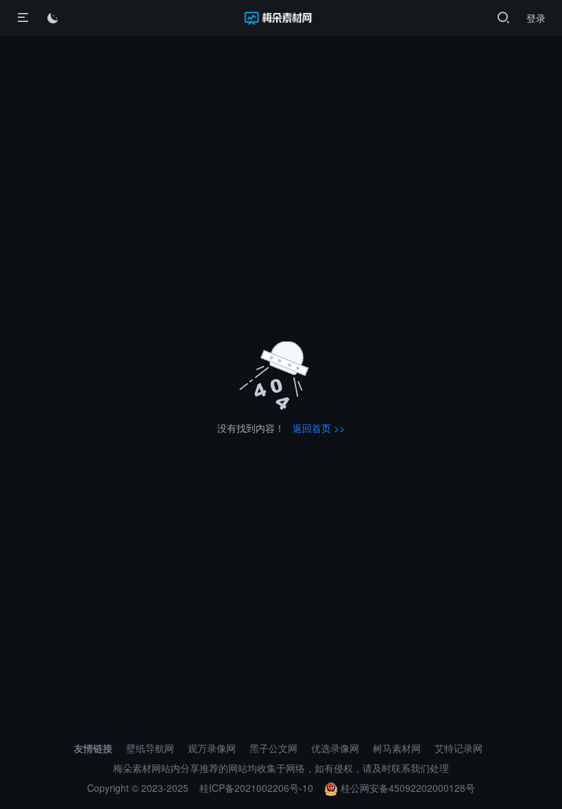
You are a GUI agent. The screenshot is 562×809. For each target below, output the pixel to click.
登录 (536, 18)
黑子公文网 (273, 748)
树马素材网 (397, 748)
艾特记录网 (458, 748)
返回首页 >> (319, 428)
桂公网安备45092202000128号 (406, 788)
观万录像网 (212, 748)
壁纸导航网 (150, 748)
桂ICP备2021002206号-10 (256, 788)
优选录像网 (335, 748)
